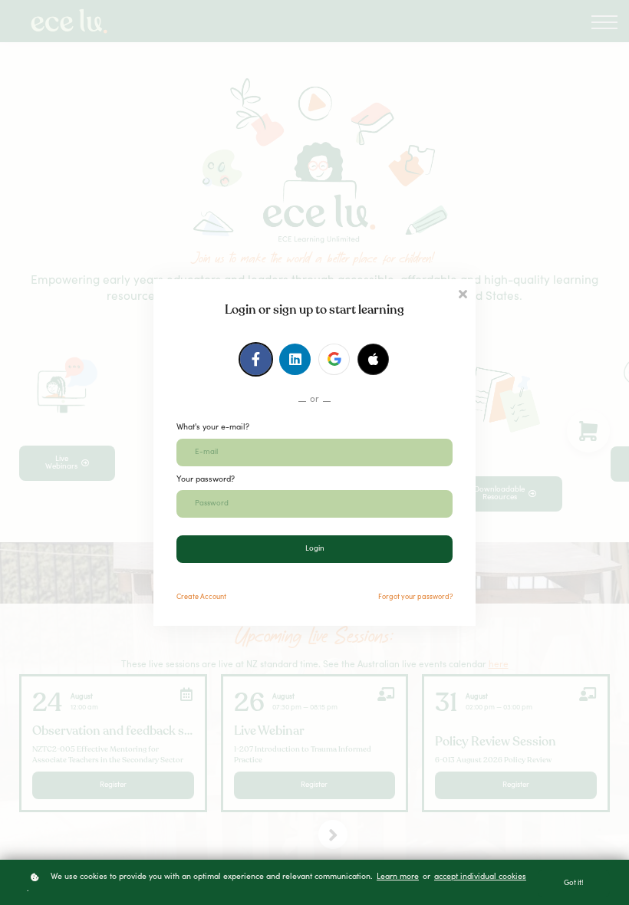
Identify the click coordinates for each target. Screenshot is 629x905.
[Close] (462, 293)
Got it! (574, 883)
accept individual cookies (480, 877)
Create (201, 597)
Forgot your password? (415, 597)
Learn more (398, 877)
